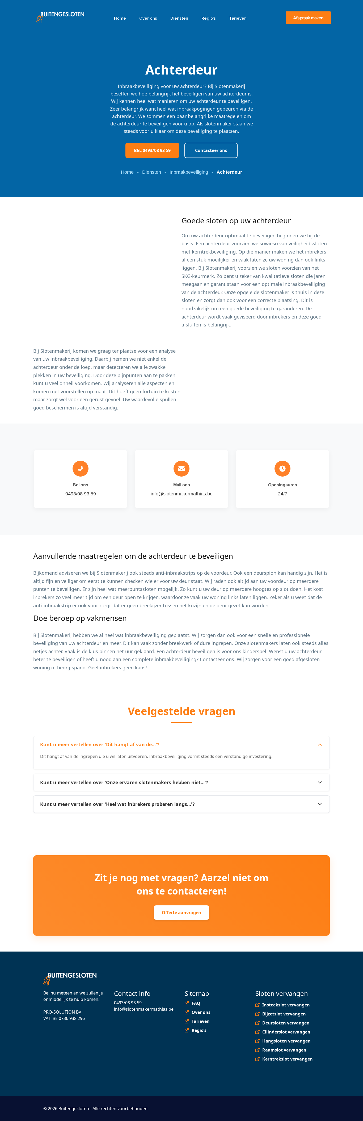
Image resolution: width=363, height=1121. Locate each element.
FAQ (196, 1003)
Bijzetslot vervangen (284, 1014)
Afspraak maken (308, 17)
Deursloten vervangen (286, 1023)
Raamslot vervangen (284, 1050)
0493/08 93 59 (128, 1003)
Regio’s (199, 1030)
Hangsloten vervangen (286, 1041)
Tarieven (201, 1021)
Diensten (151, 172)
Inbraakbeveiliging (189, 172)
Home (127, 172)
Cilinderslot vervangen (286, 1032)
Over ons (201, 1012)
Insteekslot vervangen (286, 1005)
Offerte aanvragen (181, 912)
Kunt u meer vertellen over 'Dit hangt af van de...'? (99, 744)
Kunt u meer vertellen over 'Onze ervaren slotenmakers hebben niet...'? (124, 782)
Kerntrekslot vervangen (287, 1059)
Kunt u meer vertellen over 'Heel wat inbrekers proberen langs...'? (117, 804)
